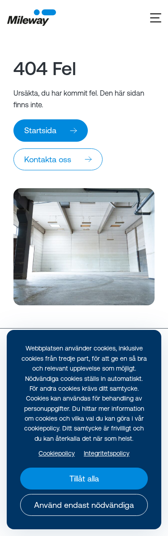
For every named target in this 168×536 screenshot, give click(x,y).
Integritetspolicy (106, 453)
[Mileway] (31, 17)
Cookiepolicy (57, 453)
